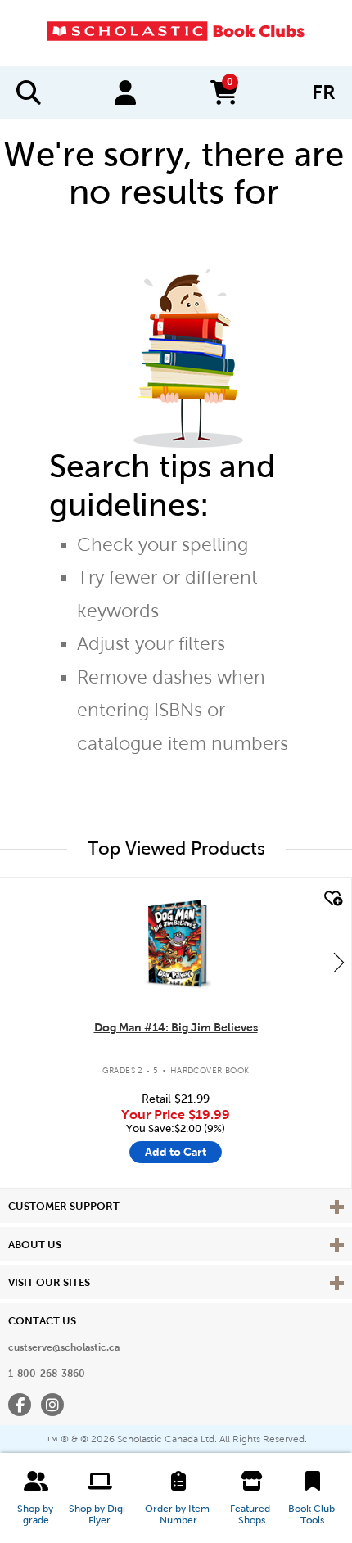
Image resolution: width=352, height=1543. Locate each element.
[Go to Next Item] (338, 961)
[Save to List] (331, 899)
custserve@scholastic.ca (64, 1347)
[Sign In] (125, 92)
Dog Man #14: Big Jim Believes (176, 1027)
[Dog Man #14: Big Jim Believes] (175, 943)
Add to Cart (175, 1151)
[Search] (28, 92)
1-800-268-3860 (46, 1373)
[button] (36, 1498)
